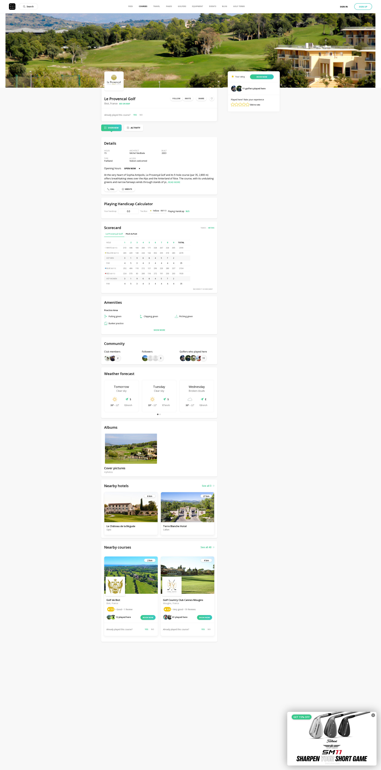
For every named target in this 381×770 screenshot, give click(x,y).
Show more (159, 330)
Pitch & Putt (131, 233)
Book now (148, 617)
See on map (124, 103)
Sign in (344, 6)
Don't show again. (332, 763)
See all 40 (206, 547)
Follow (176, 98)
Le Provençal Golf (114, 233)
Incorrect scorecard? (203, 289)
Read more (174, 182)
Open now (130, 168)
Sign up (363, 6)
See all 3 (206, 485)
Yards (203, 228)
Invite (188, 98)
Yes (135, 115)
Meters (211, 228)
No (141, 115)
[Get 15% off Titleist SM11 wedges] (332, 739)
